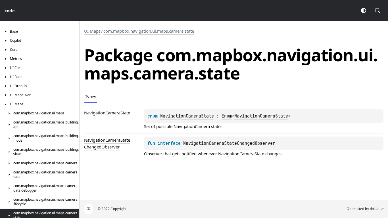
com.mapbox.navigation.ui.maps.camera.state (148, 31)
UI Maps (92, 31)
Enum (227, 116)
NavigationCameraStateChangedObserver (229, 143)
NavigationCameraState (187, 116)
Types (90, 96)
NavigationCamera (192, 126)
